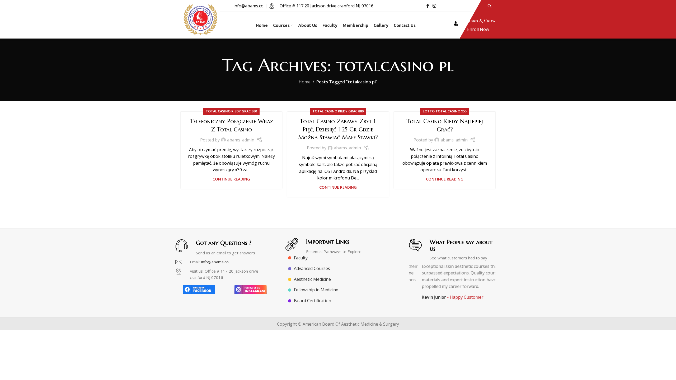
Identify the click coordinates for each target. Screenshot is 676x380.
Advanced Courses (312, 268)
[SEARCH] (489, 6)
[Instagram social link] (434, 6)
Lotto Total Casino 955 (445, 111)
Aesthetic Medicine (312, 279)
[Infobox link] (473, 25)
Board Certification (312, 300)
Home (305, 82)
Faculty (301, 258)
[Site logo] (200, 25)
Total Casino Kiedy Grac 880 (231, 111)
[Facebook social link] (428, 6)
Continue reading (231, 179)
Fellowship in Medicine (316, 290)
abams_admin (240, 140)
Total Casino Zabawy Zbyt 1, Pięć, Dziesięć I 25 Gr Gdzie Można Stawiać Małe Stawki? (338, 129)
